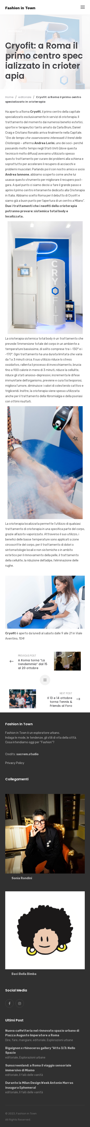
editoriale (15, 31)
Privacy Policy (14, 763)
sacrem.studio (27, 754)
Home (9, 97)
